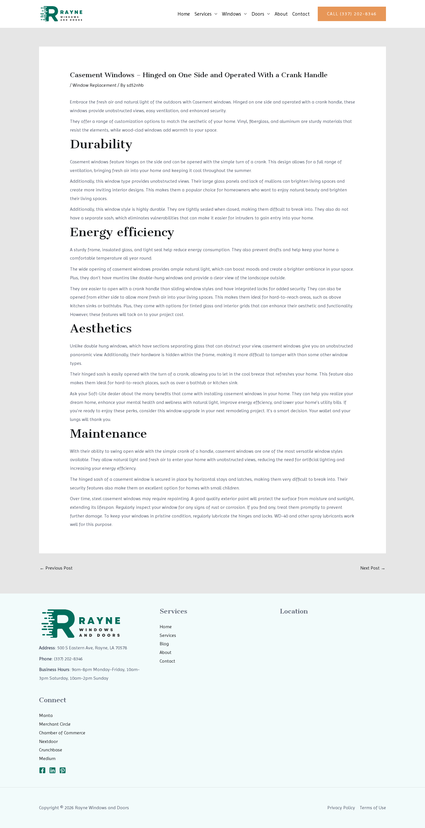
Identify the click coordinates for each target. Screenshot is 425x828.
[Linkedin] (52, 770)
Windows (231, 14)
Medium (47, 758)
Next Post (372, 568)
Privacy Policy (341, 807)
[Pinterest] (62, 770)
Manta (46, 715)
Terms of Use (373, 807)
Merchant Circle (55, 724)
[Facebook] (42, 770)
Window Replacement (95, 85)
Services (203, 14)
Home (184, 14)
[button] (352, 14)
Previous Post (56, 568)
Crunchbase (50, 750)
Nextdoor (48, 741)
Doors (258, 14)
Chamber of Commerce (62, 732)
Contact (301, 14)
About (281, 14)
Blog (164, 643)
